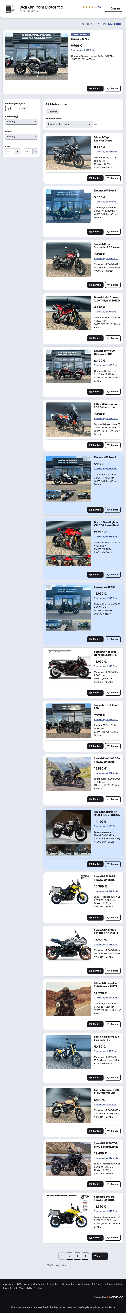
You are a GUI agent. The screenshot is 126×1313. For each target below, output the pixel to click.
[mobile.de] (115, 1297)
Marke (8, 131)
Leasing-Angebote (82, 1307)
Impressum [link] (8, 1284)
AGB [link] (19, 1284)
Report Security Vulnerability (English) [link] (22, 1288)
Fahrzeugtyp (12, 116)
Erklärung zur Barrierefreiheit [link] (107, 1284)
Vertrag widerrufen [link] (34, 1284)
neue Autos (29, 1307)
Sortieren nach (53, 118)
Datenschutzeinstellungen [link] (76, 1284)
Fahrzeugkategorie (15, 103)
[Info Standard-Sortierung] (95, 124)
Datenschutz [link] (53, 1284)
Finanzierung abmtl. (83, 50)
